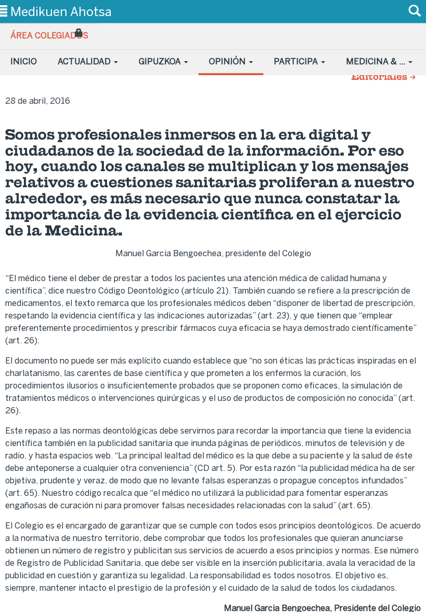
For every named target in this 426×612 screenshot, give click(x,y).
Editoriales (380, 77)
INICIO (23, 61)
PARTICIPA (297, 61)
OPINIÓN (228, 61)
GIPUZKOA (161, 61)
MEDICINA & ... (376, 61)
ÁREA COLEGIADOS (49, 35)
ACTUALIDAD (85, 61)
